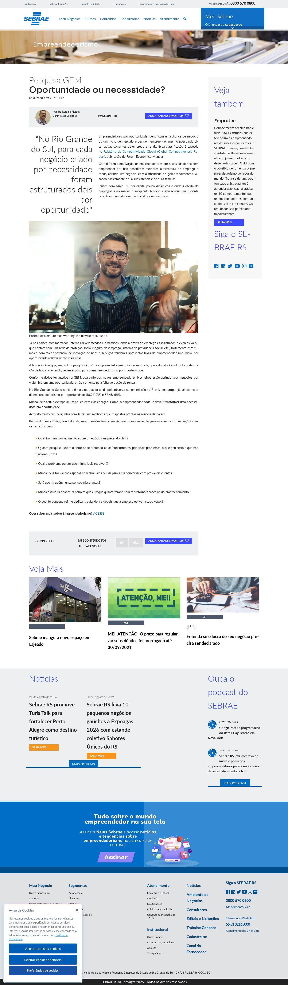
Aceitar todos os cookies (43, 948)
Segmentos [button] (78, 885)
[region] (42, 943)
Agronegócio (76, 892)
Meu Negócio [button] (40, 885)
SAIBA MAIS (224, 222)
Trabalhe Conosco (201, 927)
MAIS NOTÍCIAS (83, 764)
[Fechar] (77, 910)
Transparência (155, 953)
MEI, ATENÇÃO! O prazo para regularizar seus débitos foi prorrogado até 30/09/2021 (144, 640)
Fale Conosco (154, 903)
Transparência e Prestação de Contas (156, 4)
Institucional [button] (157, 929)
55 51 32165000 (238, 924)
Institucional (30, 4)
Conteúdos (108, 19)
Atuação (151, 947)
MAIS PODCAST (234, 783)
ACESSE (99, 513)
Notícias (149, 19)
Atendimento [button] (158, 885)
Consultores (119, 4)
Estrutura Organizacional (161, 942)
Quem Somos (154, 936)
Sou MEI (34, 898)
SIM (122, 542)
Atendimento (169, 19)
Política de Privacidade (159, 909)
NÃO (136, 542)
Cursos (90, 19)
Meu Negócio (69, 19)
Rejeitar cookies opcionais (43, 960)
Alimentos (74, 898)
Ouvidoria (152, 898)
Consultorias (129, 19)
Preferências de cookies (43, 970)
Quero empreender (39, 892)
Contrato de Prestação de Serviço (161, 916)
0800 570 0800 (242, 3)
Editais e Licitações (58, 4)
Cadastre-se (197, 936)
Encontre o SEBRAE (91, 4)
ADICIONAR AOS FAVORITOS (166, 115)
